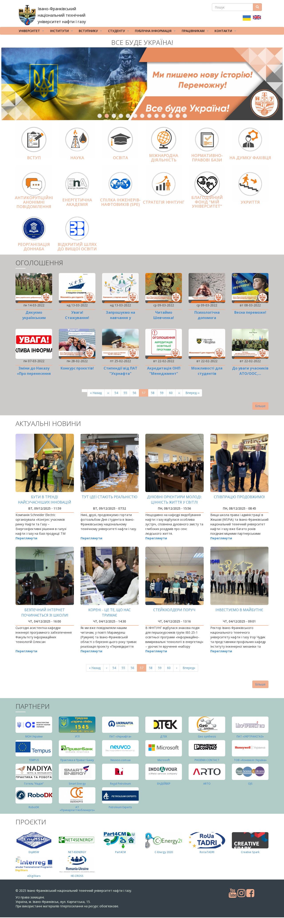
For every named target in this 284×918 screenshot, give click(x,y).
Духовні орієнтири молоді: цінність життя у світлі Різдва (174, 502)
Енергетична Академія (77, 202)
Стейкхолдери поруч (174, 609)
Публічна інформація (152, 32)
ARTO (207, 783)
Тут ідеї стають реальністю (109, 496)
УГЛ (77, 736)
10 (163, 116)
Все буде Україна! (142, 42)
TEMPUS (34, 760)
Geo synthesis (207, 736)
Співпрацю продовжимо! (239, 496)
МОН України (34, 736)
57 (145, 394)
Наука (77, 157)
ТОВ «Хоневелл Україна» (250, 760)
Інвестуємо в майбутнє (239, 609)
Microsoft (164, 760)
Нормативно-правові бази (207, 158)
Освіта (120, 157)
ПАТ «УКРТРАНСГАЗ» (250, 736)
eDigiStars (34, 876)
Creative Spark (250, 852)
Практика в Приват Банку (77, 760)
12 (178, 116)
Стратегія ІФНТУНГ (163, 202)
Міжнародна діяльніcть (163, 158)
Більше (260, 406)
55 (127, 393)
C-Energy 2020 (164, 852)
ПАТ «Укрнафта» (120, 736)
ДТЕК (163, 736)
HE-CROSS (77, 876)
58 (154, 393)
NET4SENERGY (77, 852)
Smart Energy (77, 783)
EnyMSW (34, 852)
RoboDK (34, 807)
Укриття (250, 202)
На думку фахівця (250, 157)
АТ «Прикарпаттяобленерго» (77, 808)
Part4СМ (120, 852)
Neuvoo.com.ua (120, 760)
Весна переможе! (250, 312)
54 (117, 393)
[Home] (27, 15)
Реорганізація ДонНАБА (34, 246)
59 (163, 393)
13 (185, 116)
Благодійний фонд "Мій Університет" (207, 202)
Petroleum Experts (120, 807)
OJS (250, 783)
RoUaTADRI (207, 852)
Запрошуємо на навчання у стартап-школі (120, 317)
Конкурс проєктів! (77, 368)
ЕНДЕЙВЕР (163, 783)
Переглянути (26, 538)
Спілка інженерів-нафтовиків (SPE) (120, 202)
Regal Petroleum (120, 783)
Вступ (34, 157)
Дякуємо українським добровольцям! (34, 317)
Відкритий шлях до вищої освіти (77, 246)
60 (172, 393)
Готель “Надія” (33, 783)
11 (170, 116)
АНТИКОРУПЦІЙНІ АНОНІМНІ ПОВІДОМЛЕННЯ (34, 202)
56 (136, 393)
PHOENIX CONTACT (207, 760)
